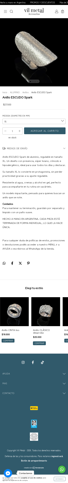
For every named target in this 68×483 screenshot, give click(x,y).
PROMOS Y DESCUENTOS (39, 2)
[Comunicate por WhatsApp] (62, 469)
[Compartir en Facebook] (13, 263)
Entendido (60, 479)
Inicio (4, 92)
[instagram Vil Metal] (23, 362)
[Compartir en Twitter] (21, 263)
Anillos (25, 92)
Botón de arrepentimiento (34, 460)
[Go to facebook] (8, 473)
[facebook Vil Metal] (33, 362)
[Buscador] (11, 11)
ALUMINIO (15, 92)
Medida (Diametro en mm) (16, 115)
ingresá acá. (57, 456)
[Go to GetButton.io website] (8, 480)
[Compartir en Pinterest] (28, 263)
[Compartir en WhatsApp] (4, 263)
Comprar (8, 340)
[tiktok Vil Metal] (42, 362)
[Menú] (5, 11)
